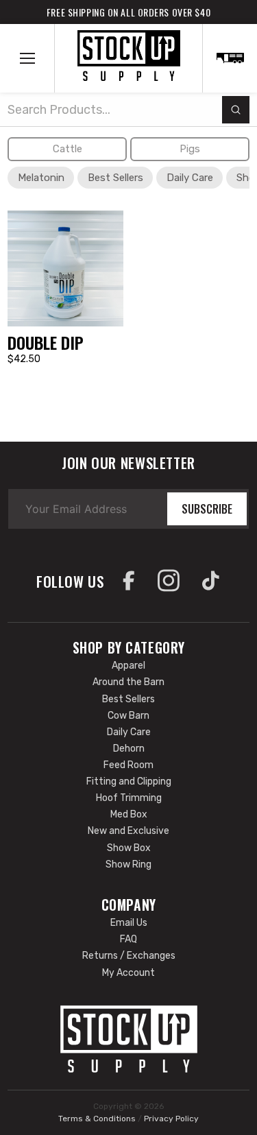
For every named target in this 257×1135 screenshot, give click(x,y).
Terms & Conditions (97, 1118)
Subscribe (207, 509)
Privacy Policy (171, 1118)
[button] (27, 58)
